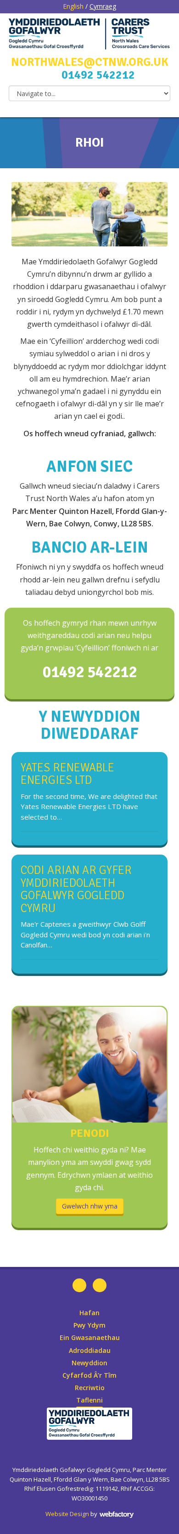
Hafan (89, 1312)
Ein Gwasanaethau (90, 1337)
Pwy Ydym (89, 1325)
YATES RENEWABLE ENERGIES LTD (67, 773)
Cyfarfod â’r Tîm (89, 1375)
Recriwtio (90, 1387)
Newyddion (89, 1362)
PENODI (89, 1133)
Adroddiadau (90, 1350)
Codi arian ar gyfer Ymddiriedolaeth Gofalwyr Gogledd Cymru (76, 889)
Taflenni (89, 1400)
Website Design (67, 1514)
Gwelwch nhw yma (89, 1206)
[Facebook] (79, 1285)
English (73, 6)
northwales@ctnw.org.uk (89, 62)
